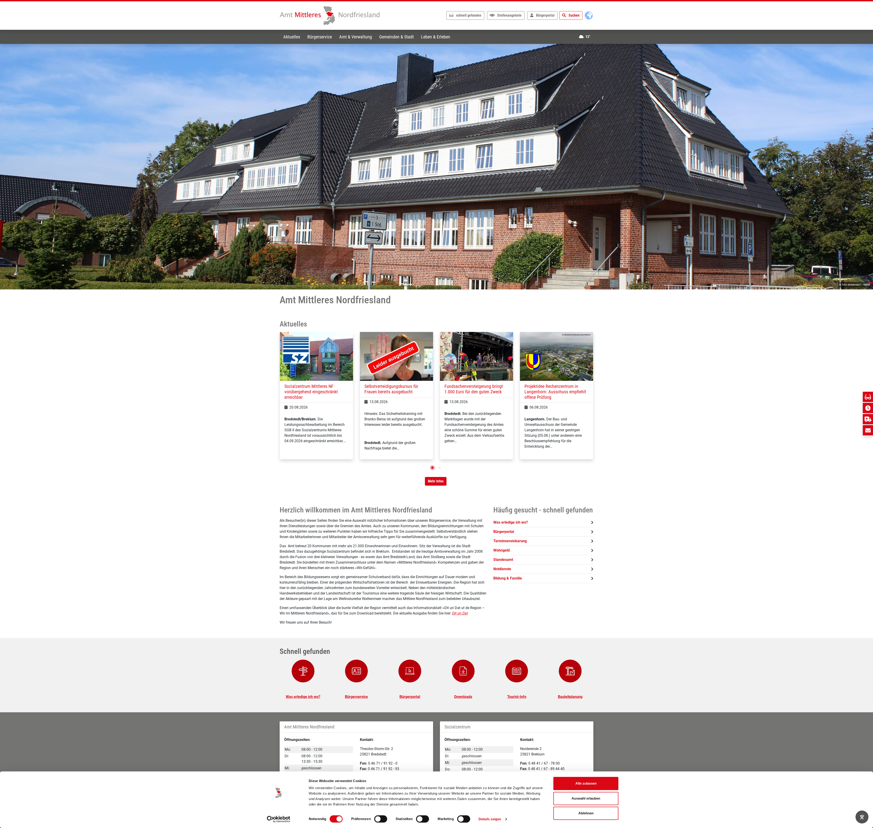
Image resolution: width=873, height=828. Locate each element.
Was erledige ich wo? (303, 697)
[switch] (380, 819)
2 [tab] (440, 468)
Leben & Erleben (435, 37)
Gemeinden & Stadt (396, 37)
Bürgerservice (319, 37)
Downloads (463, 697)
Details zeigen (490, 819)
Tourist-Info (516, 697)
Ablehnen (586, 813)
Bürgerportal (409, 697)
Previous (276, 401)
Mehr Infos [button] (436, 481)
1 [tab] (432, 468)
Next (597, 401)
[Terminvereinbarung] (868, 408)
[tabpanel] (436, 166)
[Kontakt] (868, 430)
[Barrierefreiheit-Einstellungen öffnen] (861, 816)
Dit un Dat (460, 613)
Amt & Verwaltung (355, 37)
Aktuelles (291, 37)
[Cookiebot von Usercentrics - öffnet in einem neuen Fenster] (279, 819)
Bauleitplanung (570, 697)
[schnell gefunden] (868, 397)
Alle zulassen (586, 783)
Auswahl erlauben (586, 798)
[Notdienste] (868, 419)
